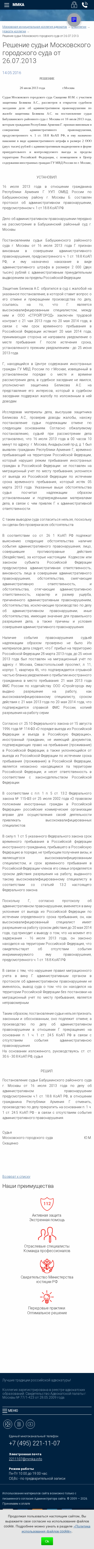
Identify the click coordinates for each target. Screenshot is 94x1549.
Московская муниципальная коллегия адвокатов (34, 27)
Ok (47, 1541)
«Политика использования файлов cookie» (56, 1528)
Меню (13, 1411)
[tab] (47, 1410)
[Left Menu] (6, 5)
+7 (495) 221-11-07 (34, 1443)
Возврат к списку (16, 1176)
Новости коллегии (14, 31)
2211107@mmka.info (25, 1459)
